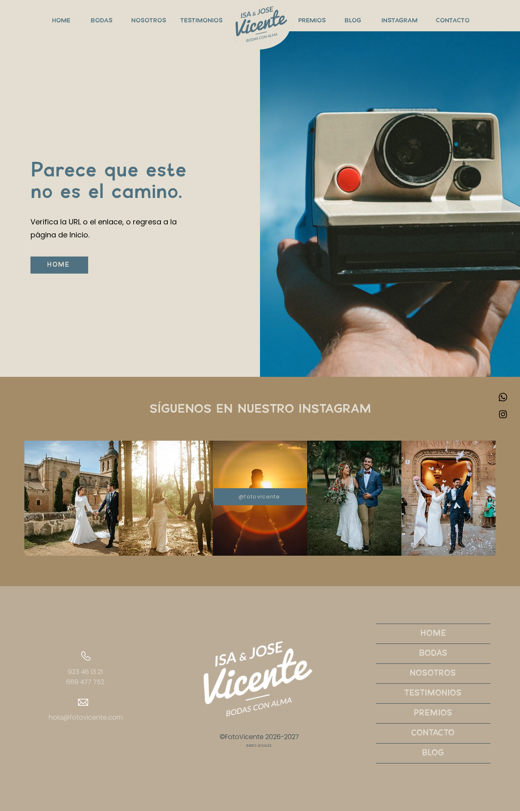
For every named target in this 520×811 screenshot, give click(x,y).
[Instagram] (503, 414)
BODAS (433, 653)
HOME (433, 633)
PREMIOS (433, 713)
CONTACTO (433, 733)
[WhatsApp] (503, 397)
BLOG (433, 753)
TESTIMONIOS (433, 693)
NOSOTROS (433, 673)
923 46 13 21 (85, 671)
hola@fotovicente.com (86, 717)
